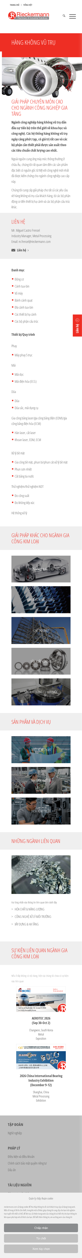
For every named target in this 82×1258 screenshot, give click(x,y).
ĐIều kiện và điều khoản (21, 1156)
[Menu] (70, 16)
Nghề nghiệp (15, 1133)
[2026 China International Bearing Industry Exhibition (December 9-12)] (41, 1056)
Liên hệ (21, 250)
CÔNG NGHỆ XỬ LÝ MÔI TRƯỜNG (33, 916)
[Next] (62, 874)
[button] (77, 325)
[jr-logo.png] (34, 16)
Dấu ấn (12, 1170)
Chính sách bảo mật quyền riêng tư (27, 1163)
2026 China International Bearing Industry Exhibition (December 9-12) (41, 1080)
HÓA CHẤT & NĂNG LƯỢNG (29, 909)
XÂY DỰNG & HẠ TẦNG (27, 924)
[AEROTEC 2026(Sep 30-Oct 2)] (41, 999)
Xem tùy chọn (41, 1248)
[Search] (62, 16)
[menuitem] (14, 5)
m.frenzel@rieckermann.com (35, 241)
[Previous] (20, 874)
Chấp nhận (41, 1227)
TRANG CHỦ (14, 4)
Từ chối (41, 1238)
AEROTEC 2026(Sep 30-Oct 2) (41, 1020)
